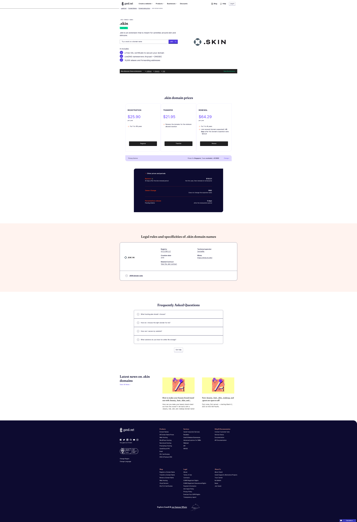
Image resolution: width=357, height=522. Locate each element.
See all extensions (229, 71)
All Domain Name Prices (167, 434)
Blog (215, 4)
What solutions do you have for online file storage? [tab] (158, 340)
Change (226, 158)
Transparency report (189, 497)
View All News (125, 384)
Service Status (219, 434)
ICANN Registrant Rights (190, 480)
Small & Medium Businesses (191, 437)
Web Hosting (164, 437)
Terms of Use (187, 475)
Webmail (186, 443)
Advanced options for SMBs (192, 440)
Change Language (125, 461)
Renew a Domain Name (167, 477)
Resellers (186, 434)
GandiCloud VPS (165, 448)
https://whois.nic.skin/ (204, 258)
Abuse (185, 472)
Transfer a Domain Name (167, 475)
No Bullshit (218, 480)
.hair (164, 71)
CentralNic (200, 251)
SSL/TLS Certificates (166, 486)
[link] (121, 440)
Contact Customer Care (222, 432)
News (216, 483)
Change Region (124, 458)
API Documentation (221, 440)
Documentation (219, 437)
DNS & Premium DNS (166, 457)
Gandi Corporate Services (191, 432)
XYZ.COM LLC (166, 251)
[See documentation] (152, 179)
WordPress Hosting (165, 440)
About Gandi (218, 472)
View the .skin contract (169, 264)
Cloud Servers (164, 483)
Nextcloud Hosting (165, 443)
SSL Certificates (165, 454)
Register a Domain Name (167, 472)
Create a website (145, 4)
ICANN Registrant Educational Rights (194, 483)
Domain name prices (144, 8)
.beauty (157, 71)
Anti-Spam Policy (188, 489)
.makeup (149, 71)
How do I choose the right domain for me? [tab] (155, 323)
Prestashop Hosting (166, 446)
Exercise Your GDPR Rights (191, 494)
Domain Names (132, 8)
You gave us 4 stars (126, 442)
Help (224, 4)
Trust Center (219, 477)
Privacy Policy (187, 491)
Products (159, 4)
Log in (232, 3)
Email (161, 451)
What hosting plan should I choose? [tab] (153, 314)
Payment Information (189, 486)
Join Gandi (218, 486)
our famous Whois (179, 507)
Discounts (184, 4)
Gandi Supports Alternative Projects (226, 475)
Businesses (171, 4)
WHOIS (185, 448)
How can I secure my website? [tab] (151, 331)
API (184, 446)
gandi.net (124, 8)
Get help (178, 350)
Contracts (186, 477)
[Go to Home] (127, 3)
